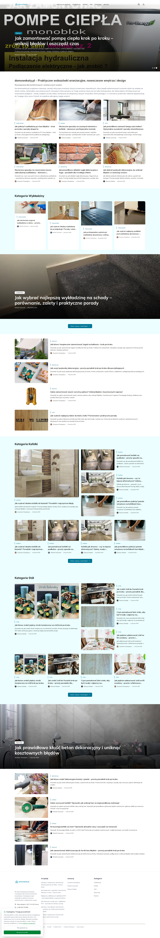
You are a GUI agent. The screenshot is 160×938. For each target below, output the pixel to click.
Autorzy (71, 878)
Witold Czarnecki (20, 55)
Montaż (106, 4)
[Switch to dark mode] (143, 4)
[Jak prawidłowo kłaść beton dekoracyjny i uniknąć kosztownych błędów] (80, 736)
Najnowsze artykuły (63, 4)
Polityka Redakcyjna (69, 927)
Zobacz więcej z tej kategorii (79, 326)
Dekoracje (98, 4)
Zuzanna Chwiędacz (21, 757)
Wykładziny (76, 4)
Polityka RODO (57, 927)
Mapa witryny (80, 927)
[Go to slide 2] (154, 67)
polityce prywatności (29, 923)
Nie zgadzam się (22, 928)
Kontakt (49, 927)
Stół (91, 4)
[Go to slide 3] (156, 68)
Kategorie (98, 878)
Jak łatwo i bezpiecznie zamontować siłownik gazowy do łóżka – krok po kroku (52, 885)
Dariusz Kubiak (72, 889)
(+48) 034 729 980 (22, 907)
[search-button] (139, 4)
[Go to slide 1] (152, 67)
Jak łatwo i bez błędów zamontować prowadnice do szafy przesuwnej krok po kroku (52, 909)
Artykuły (44, 878)
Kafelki (85, 4)
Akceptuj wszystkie (22, 932)
